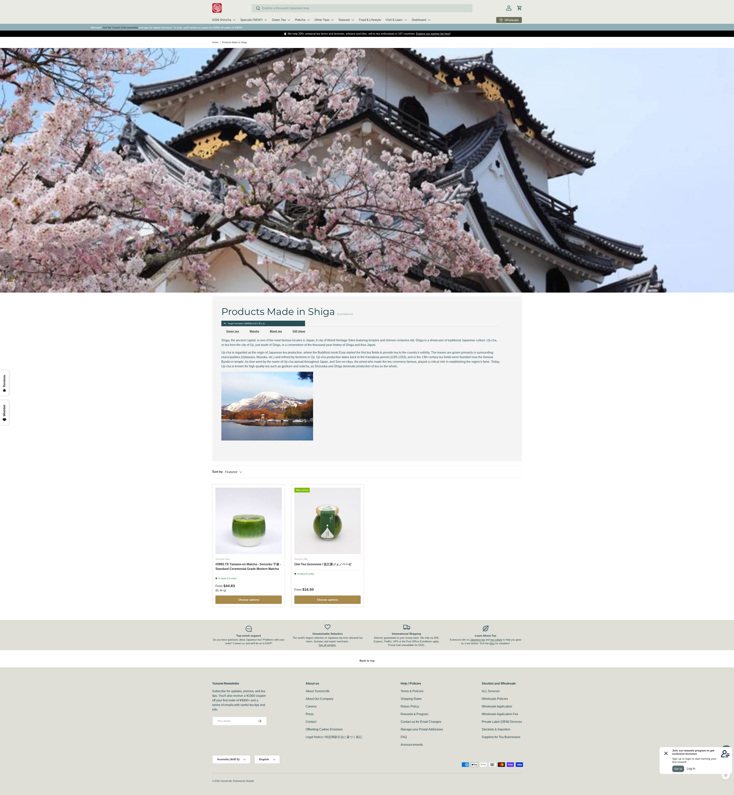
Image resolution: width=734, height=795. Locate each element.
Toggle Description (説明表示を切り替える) (246, 323)
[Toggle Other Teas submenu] (332, 20)
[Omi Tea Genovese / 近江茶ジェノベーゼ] (327, 521)
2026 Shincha (221, 20)
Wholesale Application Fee (500, 714)
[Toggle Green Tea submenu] (289, 20)
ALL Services (491, 691)
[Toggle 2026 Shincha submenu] (234, 20)
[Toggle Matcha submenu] (308, 20)
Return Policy (410, 706)
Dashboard (419, 20)
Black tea (276, 331)
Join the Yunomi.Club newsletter (120, 27)
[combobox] (362, 8)
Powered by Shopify (243, 781)
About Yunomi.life (318, 691)
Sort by (217, 471)
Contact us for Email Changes (421, 721)
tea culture (496, 639)
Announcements (412, 744)
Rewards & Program (414, 714)
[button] (519, 8)
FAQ (404, 737)
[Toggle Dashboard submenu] (429, 20)
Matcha (300, 20)
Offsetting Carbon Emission (324, 729)
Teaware (344, 20)
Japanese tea (477, 639)
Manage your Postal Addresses (422, 729)
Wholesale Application (497, 706)
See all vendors (327, 645)
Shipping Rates (411, 698)
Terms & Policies (412, 691)
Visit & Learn (394, 20)
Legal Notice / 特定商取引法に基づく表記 (334, 737)
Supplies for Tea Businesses (501, 737)
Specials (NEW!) (251, 20)
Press (309, 714)
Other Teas (321, 20)
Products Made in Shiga (234, 42)
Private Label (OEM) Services (502, 721)
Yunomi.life (226, 781)
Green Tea (279, 20)
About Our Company (319, 698)
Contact (311, 721)
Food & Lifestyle (370, 20)
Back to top (367, 660)
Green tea (232, 331)
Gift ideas (299, 331)
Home (215, 42)
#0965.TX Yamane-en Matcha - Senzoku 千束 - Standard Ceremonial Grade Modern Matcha (248, 566)
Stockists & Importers (496, 729)
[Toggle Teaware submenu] (353, 20)
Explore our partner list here (433, 33)
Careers (311, 706)
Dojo (492, 643)
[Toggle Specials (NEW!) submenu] (265, 20)
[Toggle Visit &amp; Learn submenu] (405, 20)
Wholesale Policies (495, 698)
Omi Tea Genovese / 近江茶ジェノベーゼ (322, 564)
